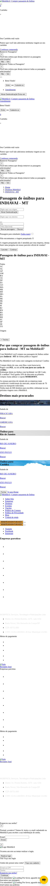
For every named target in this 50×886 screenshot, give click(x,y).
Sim (8, 62)
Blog (7, 515)
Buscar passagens (8, 229)
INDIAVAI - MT (12, 192)
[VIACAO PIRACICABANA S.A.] (11, 597)
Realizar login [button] (6, 856)
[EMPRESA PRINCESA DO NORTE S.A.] (11, 554)
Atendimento (10, 90)
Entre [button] (8, 85)
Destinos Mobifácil (13, 190)
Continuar (4, 875)
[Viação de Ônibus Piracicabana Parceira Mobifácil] (14, 590)
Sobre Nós (9, 499)
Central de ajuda (11, 517)
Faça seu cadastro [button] (32, 863)
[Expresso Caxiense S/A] (11, 568)
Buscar (20, 229)
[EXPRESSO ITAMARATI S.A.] (11, 575)
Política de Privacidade (14, 513)
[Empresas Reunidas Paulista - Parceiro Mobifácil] (11, 561)
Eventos (8, 506)
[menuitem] (27, 83)
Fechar (3, 492)
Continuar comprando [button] (9, 49)
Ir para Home (13, 492)
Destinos (8, 503)
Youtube (8, 529)
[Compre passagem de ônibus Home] (17, 1)
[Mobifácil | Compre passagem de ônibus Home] (17, 99)
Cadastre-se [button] (19, 85)
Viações (8, 508)
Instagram (9, 533)
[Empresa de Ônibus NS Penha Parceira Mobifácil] (11, 547)
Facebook (9, 531)
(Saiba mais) (26, 234)
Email (2, 837)
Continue (13, 250)
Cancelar (4, 250)
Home (7, 187)
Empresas (9, 501)
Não (2, 62)
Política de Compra (13, 510)
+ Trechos (5, 340)
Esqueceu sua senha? (8, 873)
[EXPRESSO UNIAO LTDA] (11, 582)
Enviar (3, 840)
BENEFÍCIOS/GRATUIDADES (11, 522)
